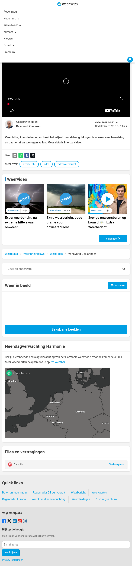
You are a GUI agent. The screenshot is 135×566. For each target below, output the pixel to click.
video (46, 164)
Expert (8, 45)
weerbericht (29, 164)
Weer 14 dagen (81, 499)
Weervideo (17, 179)
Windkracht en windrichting (49, 499)
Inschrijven (11, 552)
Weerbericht (78, 492)
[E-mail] (14, 155)
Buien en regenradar (14, 492)
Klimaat (9, 32)
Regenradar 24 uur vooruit (49, 492)
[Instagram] (25, 521)
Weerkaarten (99, 492)
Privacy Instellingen (12, 559)
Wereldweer (11, 25)
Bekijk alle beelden (66, 329)
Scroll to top (129, 560)
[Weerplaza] (67, 4)
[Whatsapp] (20, 155)
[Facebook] (26, 155)
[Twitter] (32, 155)
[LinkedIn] (15, 521)
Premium (9, 52)
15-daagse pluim (106, 499)
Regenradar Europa (14, 499)
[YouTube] (20, 521)
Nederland (10, 18)
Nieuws (8, 38)
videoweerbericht (66, 164)
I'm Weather (57, 362)
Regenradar (11, 11)
